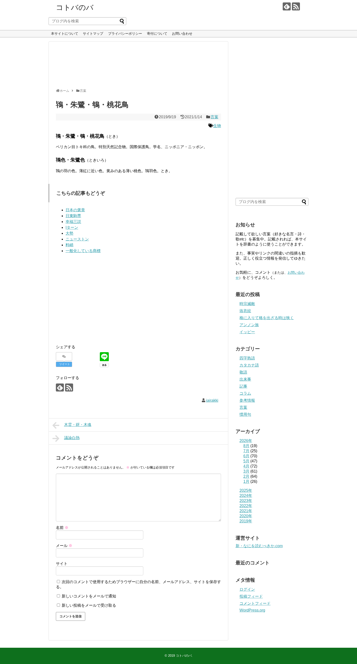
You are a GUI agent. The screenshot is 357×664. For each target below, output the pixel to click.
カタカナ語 (249, 365)
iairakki (212, 400)
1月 (246, 481)
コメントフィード (255, 603)
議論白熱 (72, 438)
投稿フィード (251, 596)
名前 (62, 528)
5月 (246, 461)
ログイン (247, 589)
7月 (246, 451)
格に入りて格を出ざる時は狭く (266, 318)
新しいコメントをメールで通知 (89, 596)
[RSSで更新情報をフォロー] (296, 6)
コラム (245, 393)
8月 (246, 446)
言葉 (214, 117)
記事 (243, 386)
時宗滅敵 (247, 304)
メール (64, 546)
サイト (62, 564)
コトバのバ (75, 7)
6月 (246, 456)
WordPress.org (252, 610)
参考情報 (247, 400)
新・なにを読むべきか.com (259, 546)
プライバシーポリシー (125, 33)
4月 (246, 466)
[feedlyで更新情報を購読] (287, 6)
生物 (217, 126)
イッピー (247, 332)
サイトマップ (93, 33)
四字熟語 (247, 358)
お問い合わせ (182, 33)
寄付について (157, 33)
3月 (246, 471)
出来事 (245, 379)
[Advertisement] (137, 67)
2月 (246, 476)
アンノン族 (249, 325)
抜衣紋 (245, 311)
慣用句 (245, 414)
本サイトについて (64, 33)
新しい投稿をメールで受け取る (89, 605)
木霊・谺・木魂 (77, 425)
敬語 (243, 372)
